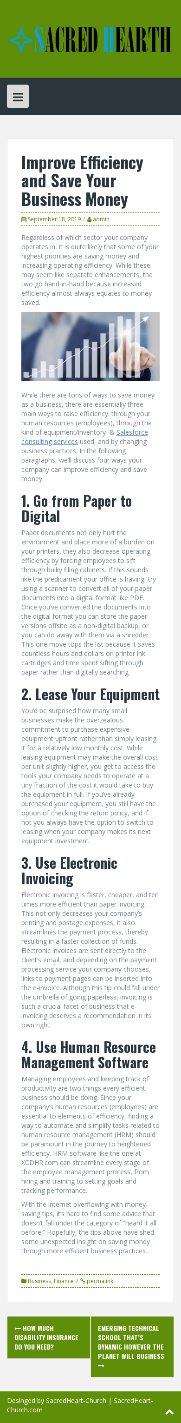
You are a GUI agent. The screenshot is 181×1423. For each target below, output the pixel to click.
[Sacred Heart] (90, 37)
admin (101, 219)
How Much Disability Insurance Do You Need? (46, 1337)
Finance (64, 1281)
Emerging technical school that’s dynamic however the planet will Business (131, 1342)
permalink (99, 1281)
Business (39, 1281)
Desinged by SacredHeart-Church (56, 1400)
